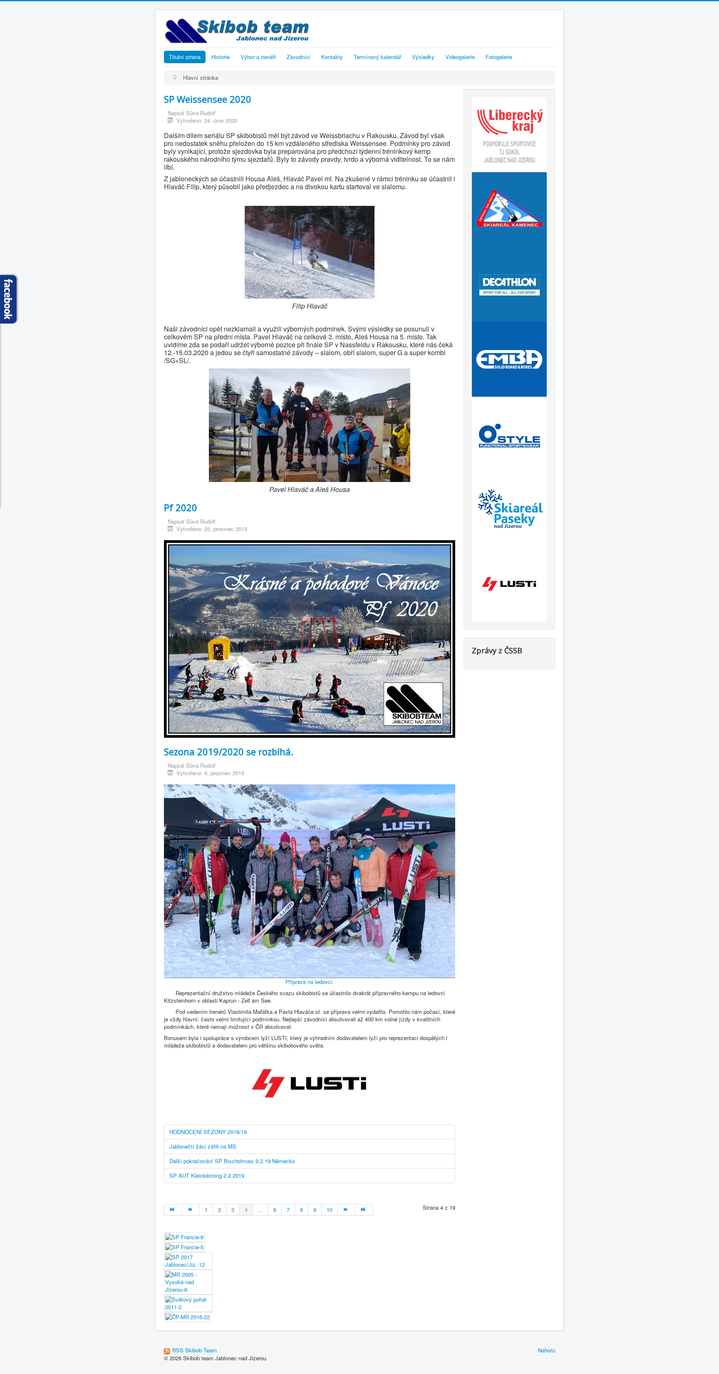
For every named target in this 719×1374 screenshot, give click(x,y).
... (260, 1209)
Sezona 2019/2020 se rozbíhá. (228, 751)
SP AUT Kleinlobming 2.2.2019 (206, 1175)
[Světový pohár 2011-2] (188, 1303)
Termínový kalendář (377, 57)
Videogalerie (460, 57)
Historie (220, 57)
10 (329, 1209)
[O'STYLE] (509, 433)
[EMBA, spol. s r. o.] (509, 358)
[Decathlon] (509, 283)
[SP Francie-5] (184, 1246)
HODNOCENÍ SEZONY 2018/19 (208, 1132)
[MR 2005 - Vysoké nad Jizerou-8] (188, 1281)
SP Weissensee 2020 (207, 99)
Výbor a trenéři (258, 57)
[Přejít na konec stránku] (364, 1210)
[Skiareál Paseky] (509, 508)
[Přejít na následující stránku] (346, 1210)
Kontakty (332, 57)
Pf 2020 (180, 507)
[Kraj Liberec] (509, 134)
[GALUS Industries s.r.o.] (509, 583)
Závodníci (298, 57)
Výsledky (423, 57)
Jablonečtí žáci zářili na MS (202, 1146)
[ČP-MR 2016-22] (187, 1316)
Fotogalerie (499, 57)
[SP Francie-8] (184, 1237)
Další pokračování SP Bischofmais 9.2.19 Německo (232, 1161)
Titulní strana (185, 57)
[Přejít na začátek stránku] (173, 1210)
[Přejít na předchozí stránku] (190, 1210)
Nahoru (546, 1350)
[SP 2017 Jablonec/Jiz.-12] (188, 1260)
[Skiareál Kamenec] (509, 209)
